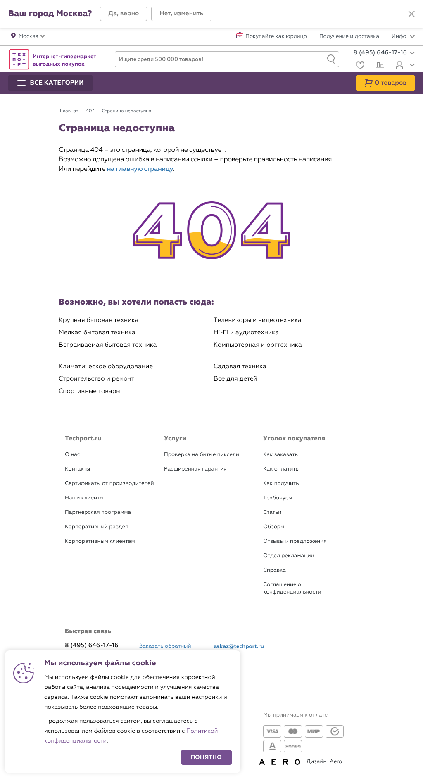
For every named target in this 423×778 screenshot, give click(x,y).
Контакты (77, 469)
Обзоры (273, 527)
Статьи (272, 512)
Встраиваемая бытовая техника (108, 345)
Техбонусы (277, 498)
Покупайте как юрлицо (276, 37)
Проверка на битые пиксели (201, 455)
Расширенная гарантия (195, 469)
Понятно (206, 757)
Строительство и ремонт (96, 379)
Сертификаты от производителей (109, 483)
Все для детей (235, 379)
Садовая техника (240, 366)
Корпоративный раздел (96, 527)
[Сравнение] (379, 66)
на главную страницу (140, 169)
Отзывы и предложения (295, 541)
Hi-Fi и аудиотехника (246, 332)
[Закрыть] (411, 14)
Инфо (400, 37)
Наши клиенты (84, 498)
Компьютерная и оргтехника (258, 345)
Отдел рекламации (288, 556)
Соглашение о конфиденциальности (292, 588)
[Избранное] (359, 66)
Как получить (281, 483)
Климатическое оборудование (106, 366)
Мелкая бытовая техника (97, 332)
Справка (274, 570)
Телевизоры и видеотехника (258, 320)
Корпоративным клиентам (100, 541)
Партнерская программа (98, 512)
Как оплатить (281, 469)
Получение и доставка (349, 37)
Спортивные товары (90, 391)
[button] (123, 14)
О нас (72, 455)
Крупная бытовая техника (99, 320)
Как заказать (280, 455)
